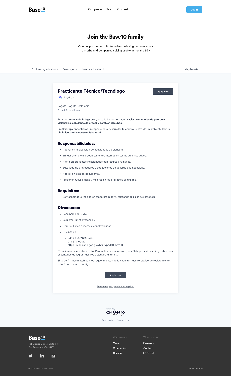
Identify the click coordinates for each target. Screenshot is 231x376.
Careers (117, 353)
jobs (70, 69)
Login (194, 9)
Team (109, 9)
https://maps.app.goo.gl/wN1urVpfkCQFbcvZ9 (95, 245)
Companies (95, 9)
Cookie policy (123, 320)
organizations (45, 69)
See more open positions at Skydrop (115, 286)
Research (148, 343)
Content (122, 9)
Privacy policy (108, 320)
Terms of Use (195, 368)
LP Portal (148, 353)
